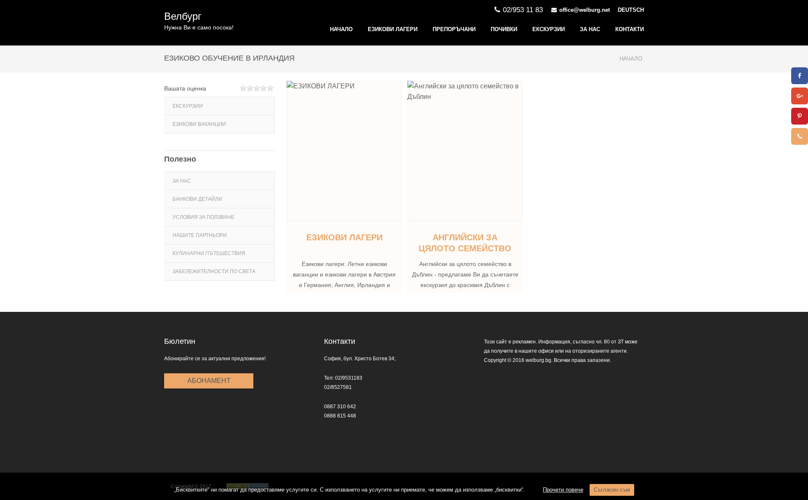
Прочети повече (563, 490)
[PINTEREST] (799, 116)
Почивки (504, 29)
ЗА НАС (590, 29)
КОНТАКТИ (629, 29)
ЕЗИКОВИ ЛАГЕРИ (392, 29)
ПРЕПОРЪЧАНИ (454, 29)
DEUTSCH (631, 10)
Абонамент (209, 380)
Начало (341, 29)
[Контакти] (799, 136)
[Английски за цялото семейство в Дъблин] (465, 151)
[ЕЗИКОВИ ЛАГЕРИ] (344, 151)
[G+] (799, 96)
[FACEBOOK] (799, 75)
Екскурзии (548, 29)
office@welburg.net (584, 10)
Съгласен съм (612, 490)
